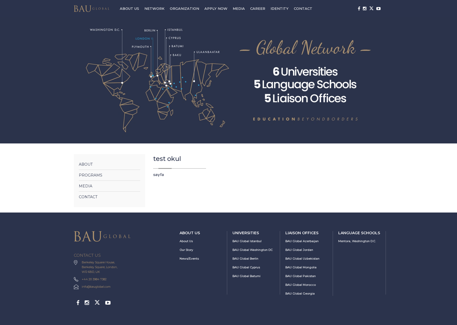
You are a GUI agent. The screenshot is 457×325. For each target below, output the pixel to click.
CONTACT (303, 8)
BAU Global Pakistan (300, 276)
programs (90, 175)
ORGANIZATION (184, 8)
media (85, 186)
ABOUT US (129, 8)
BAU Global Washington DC (252, 250)
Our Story (186, 250)
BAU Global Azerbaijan (302, 241)
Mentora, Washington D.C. (357, 241)
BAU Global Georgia (300, 293)
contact (88, 197)
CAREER (257, 8)
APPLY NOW (215, 8)
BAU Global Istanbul (247, 241)
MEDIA (239, 8)
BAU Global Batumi (246, 276)
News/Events (189, 258)
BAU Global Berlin (245, 258)
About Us (186, 241)
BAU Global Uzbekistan (302, 258)
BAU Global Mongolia (301, 267)
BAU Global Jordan (299, 250)
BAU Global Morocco (300, 285)
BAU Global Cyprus (246, 267)
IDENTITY (280, 8)
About (86, 164)
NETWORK (154, 8)
